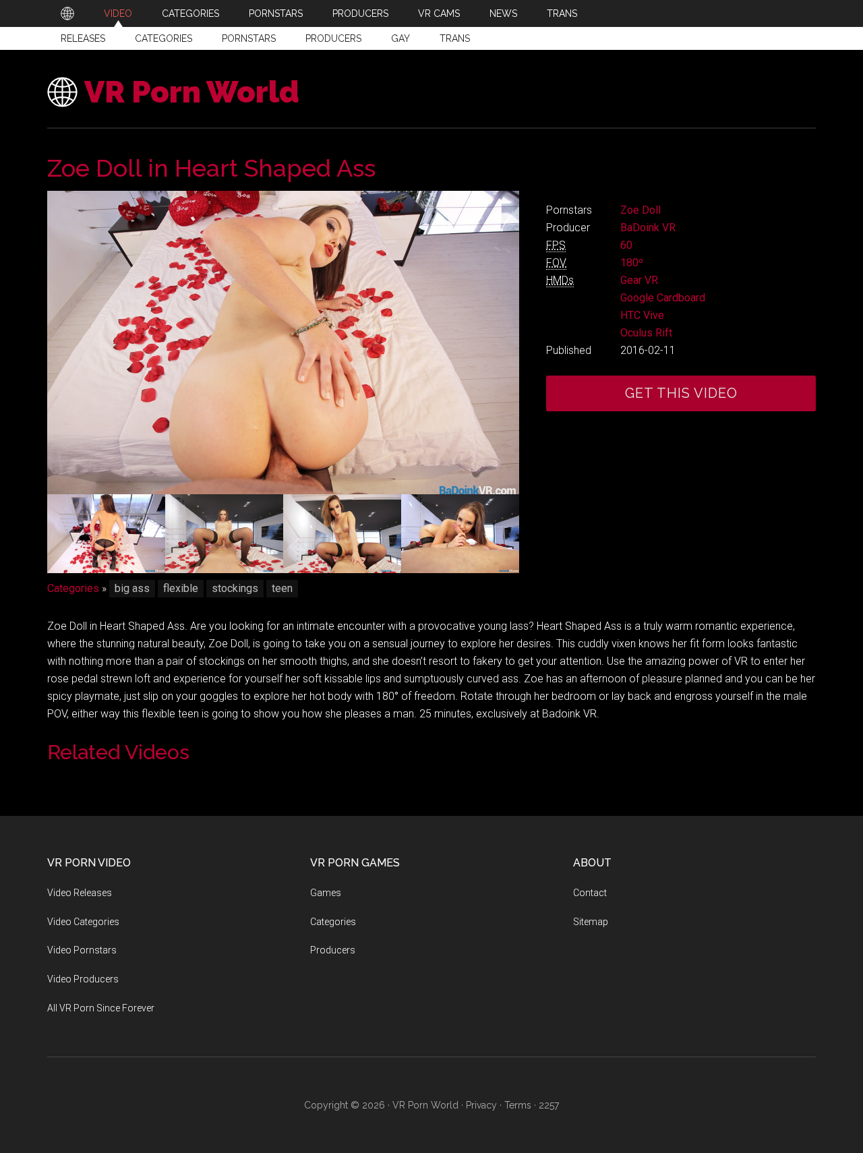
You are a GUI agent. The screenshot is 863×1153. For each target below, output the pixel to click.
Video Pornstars (82, 950)
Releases (83, 38)
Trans (455, 38)
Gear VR (639, 280)
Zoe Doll (640, 210)
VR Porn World (191, 92)
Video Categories (83, 921)
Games (325, 892)
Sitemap (590, 921)
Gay (400, 38)
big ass (132, 588)
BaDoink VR (648, 227)
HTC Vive (642, 315)
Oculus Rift (646, 332)
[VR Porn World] (67, 13)
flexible (180, 588)
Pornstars (249, 38)
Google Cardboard (662, 297)
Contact (590, 892)
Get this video (681, 393)
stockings (235, 588)
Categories (163, 38)
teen (282, 588)
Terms (517, 1105)
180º (631, 262)
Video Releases (79, 892)
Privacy (481, 1105)
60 (626, 245)
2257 (549, 1105)
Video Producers (83, 979)
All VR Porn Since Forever (100, 1008)
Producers (333, 38)
